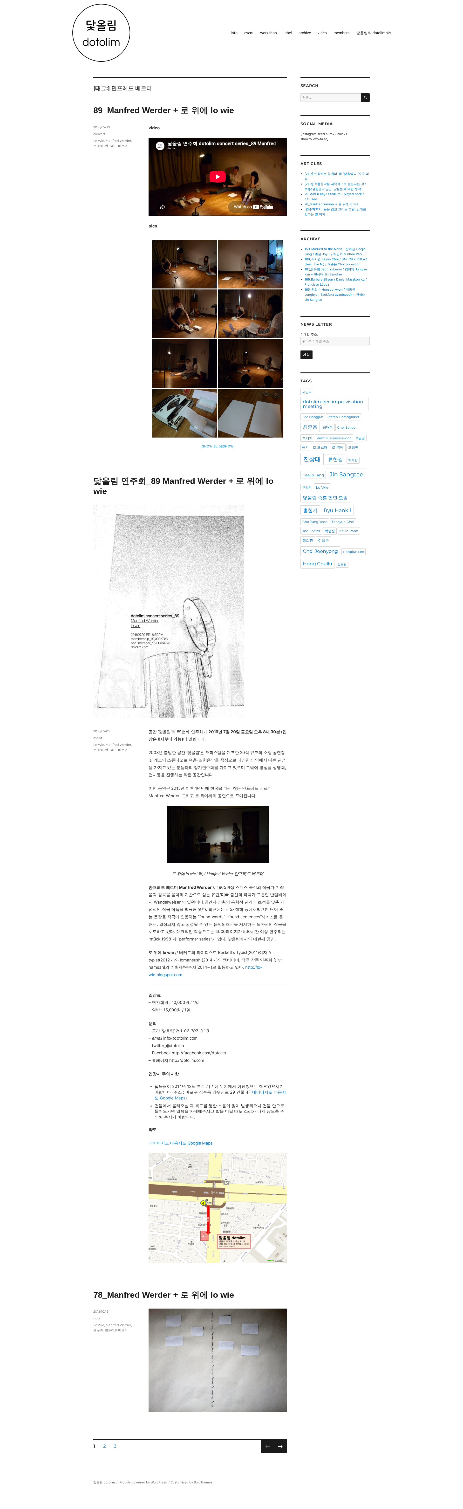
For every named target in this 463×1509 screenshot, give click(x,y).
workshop (268, 33)
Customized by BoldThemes (191, 1482)
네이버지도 (262, 1092)
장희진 (307, 540)
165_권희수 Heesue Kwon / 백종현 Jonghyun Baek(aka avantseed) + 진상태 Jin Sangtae (335, 295)
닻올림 (342, 564)
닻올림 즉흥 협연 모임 (325, 498)
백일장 (360, 438)
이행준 (323, 540)
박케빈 (353, 460)
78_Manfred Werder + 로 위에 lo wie (163, 1294)
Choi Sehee (346, 427)
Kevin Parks (349, 531)
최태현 (328, 427)
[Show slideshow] (218, 446)
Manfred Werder (118, 141)
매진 (305, 447)
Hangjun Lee (353, 552)
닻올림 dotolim (104, 1482)
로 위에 (98, 146)
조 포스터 (320, 447)
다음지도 (178, 1143)
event (248, 33)
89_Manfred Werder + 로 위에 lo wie (163, 110)
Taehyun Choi (343, 522)
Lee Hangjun (312, 417)
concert (99, 134)
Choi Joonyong (320, 551)
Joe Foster (311, 531)
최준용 (310, 427)
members (341, 33)
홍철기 (310, 510)
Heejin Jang (313, 475)
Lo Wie (98, 141)
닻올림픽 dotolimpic (373, 33)
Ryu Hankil (337, 510)
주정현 (307, 487)
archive (305, 33)
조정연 (353, 447)
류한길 (335, 459)
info (234, 33)
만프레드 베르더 (116, 146)
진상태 (312, 459)
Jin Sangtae (346, 474)
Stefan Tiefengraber (343, 417)
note (97, 1318)
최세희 (307, 438)
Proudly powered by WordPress (143, 1482)
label (288, 33)
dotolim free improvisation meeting (333, 404)
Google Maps (172, 1098)
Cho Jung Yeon (314, 522)
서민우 (307, 392)
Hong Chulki (317, 564)
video (322, 33)
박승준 (330, 531)
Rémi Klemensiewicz (334, 438)
